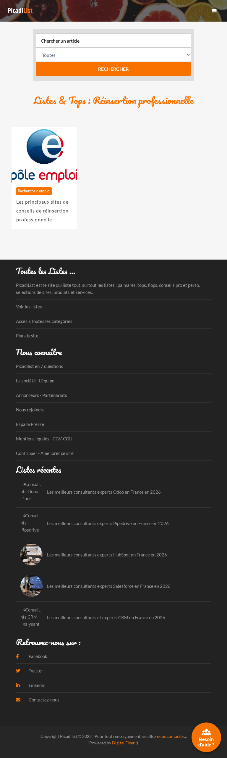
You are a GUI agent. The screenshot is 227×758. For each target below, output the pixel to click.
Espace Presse (30, 424)
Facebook (37, 656)
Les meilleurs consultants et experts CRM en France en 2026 (106, 617)
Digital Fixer (123, 742)
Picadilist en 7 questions (39, 366)
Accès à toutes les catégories (44, 321)
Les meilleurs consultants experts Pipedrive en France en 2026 (108, 523)
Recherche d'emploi (34, 191)
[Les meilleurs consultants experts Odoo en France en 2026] (31, 492)
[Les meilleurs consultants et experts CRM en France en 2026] (31, 617)
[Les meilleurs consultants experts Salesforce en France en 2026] (31, 586)
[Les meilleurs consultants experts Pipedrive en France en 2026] (31, 523)
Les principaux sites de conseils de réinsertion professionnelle (42, 210)
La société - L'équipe (35, 380)
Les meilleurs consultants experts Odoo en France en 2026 (104, 492)
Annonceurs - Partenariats (41, 395)
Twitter (35, 670)
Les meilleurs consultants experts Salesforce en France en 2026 (109, 586)
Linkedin (36, 685)
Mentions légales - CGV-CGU (44, 438)
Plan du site (27, 335)
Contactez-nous (43, 699)
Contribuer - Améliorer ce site (45, 453)
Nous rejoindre (30, 409)
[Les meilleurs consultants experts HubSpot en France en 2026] (31, 554)
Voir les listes (29, 306)
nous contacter (170, 736)
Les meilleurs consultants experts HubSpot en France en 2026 (107, 554)
